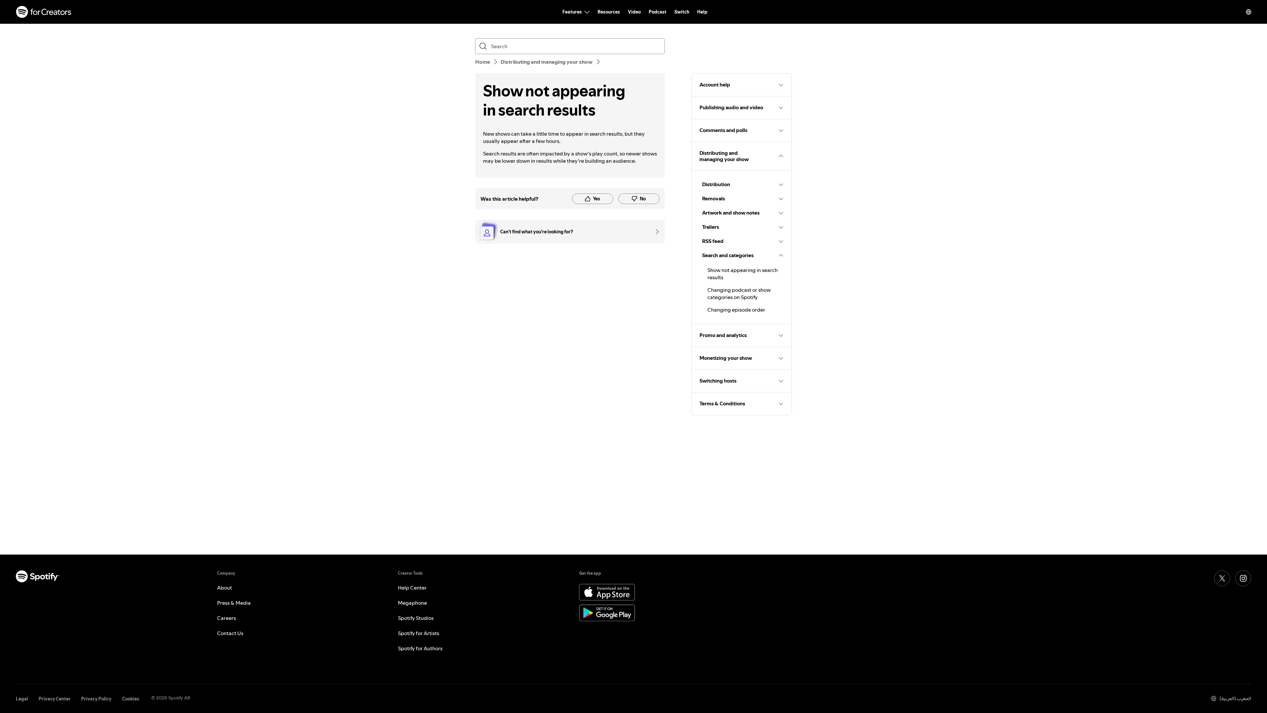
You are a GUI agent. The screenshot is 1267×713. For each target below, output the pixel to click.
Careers (226, 618)
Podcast (657, 12)
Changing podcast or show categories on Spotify (739, 293)
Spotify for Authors (420, 648)
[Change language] (1248, 12)
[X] (1222, 578)
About (224, 587)
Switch (681, 12)
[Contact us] (655, 232)
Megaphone (412, 602)
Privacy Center (55, 699)
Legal (22, 699)
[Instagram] (1243, 578)
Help (702, 12)
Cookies (130, 699)
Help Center (412, 587)
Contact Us (230, 633)
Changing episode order (736, 309)
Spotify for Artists (418, 633)
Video (634, 12)
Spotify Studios (416, 618)
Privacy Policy (96, 699)
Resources (609, 12)
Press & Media (234, 602)
